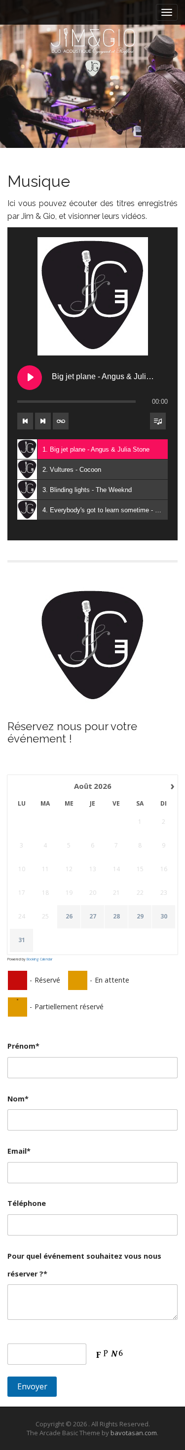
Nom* (18, 1098)
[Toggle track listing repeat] (61, 421)
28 (116, 916)
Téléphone (26, 1203)
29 (140, 916)
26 (69, 916)
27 (92, 916)
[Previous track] (25, 421)
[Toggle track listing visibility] (158, 421)
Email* (19, 1151)
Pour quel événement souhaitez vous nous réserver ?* (84, 1264)
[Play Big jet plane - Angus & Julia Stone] (29, 377)
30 (163, 916)
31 (21, 940)
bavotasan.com (134, 1432)
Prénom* (23, 1046)
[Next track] (43, 421)
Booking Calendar (39, 959)
